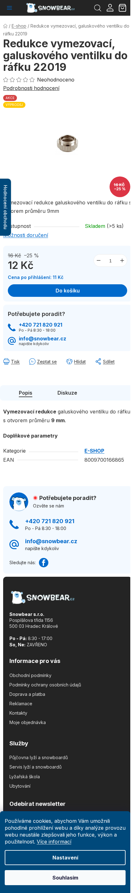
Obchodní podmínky (30, 675)
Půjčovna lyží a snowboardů (38, 757)
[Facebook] (43, 562)
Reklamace (20, 703)
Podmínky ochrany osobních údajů (45, 684)
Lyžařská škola (24, 776)
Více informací (54, 841)
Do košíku (68, 290)
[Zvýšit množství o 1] (122, 260)
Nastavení (65, 857)
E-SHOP (94, 451)
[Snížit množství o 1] (98, 260)
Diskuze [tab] (67, 393)
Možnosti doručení (25, 235)
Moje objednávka (27, 722)
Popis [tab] (25, 393)
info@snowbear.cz (42, 339)
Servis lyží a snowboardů (35, 767)
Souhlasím (65, 878)
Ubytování (19, 786)
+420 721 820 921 (40, 325)
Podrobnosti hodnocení (31, 88)
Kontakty (18, 713)
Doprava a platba (27, 694)
